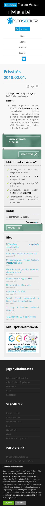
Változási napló (13, 417)
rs (27, 12)
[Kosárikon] (24, 59)
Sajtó (8, 390)
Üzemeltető (11, 386)
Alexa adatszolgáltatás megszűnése (21, 253)
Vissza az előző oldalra (17, 140)
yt (23, 12)
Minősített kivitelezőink (17, 457)
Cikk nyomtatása (32, 86)
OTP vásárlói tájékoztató (17, 438)
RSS (8, 426)
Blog (22, 36)
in (18, 12)
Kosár (11, 227)
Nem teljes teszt (13, 421)
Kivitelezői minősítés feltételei (20, 461)
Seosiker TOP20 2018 (15, 291)
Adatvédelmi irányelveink (18, 382)
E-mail (37, 86)
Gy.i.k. (9, 434)
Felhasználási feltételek (17, 378)
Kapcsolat (11, 394)
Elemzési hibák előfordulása (18, 285)
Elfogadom (8, 503)
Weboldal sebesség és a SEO (19, 278)
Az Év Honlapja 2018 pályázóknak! (21, 316)
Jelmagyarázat (12, 413)
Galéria (22, 53)
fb (9, 12)
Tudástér (22, 47)
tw (14, 12)
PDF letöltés (28, 86)
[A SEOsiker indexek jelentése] (22, 352)
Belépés (34, 5)
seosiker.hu (22, 20)
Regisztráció (10, 5)
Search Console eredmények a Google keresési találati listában (22, 299)
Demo (23, 41)
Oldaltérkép (11, 430)
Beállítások (20, 503)
